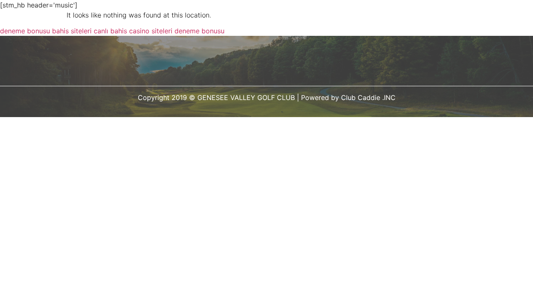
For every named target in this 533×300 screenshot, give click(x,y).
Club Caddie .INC (368, 97)
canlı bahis (110, 31)
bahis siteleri (72, 31)
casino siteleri (150, 31)
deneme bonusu (25, 31)
